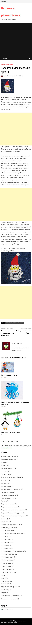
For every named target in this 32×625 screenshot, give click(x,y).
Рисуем (3, 593)
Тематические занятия (8, 599)
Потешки (4, 519)
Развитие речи (6, 563)
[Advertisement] (16, 40)
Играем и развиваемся (20, 621)
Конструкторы (6, 486)
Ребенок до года (6, 569)
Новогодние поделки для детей (10, 432)
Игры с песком (6, 548)
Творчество (5, 581)
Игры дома (4, 536)
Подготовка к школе (7, 504)
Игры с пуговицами (7, 557)
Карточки (4, 480)
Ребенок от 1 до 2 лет (8, 572)
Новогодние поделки (7, 64)
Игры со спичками (7, 560)
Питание (4, 501)
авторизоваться (6, 448)
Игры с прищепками (8, 554)
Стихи (3, 578)
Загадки (3, 465)
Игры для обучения (7, 530)
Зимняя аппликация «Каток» (9, 375)
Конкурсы (4, 483)
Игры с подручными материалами (12, 551)
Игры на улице (6, 542)
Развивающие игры (7, 528)
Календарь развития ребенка (11, 477)
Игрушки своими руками (9, 587)
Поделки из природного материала (13, 510)
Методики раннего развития (10, 489)
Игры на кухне (5, 539)
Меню (5, 58)
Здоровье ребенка (7, 468)
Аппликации (5, 584)
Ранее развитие (6, 566)
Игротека (4, 471)
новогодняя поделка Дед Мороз (14, 322)
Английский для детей (8, 456)
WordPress (10, 622)
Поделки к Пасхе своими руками (11, 513)
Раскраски (4, 590)
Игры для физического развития (12, 533)
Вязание (3, 462)
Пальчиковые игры (7, 498)
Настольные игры (7, 492)
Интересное (5, 474)
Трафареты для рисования (10, 595)
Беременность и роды (8, 459)
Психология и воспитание (9, 525)
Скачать (3, 575)
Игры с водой (5, 545)
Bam (15, 622)
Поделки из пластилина (9, 507)
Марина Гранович (11, 75)
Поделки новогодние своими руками (13, 516)
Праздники (4, 522)
